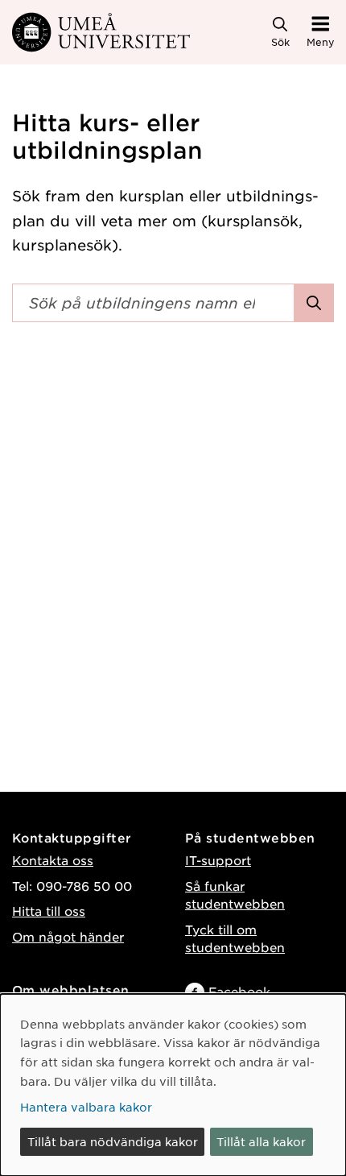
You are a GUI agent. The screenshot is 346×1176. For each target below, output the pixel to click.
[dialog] (173, 1085)
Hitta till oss (48, 910)
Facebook (239, 991)
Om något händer (68, 936)
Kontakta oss (52, 860)
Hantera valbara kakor (86, 1106)
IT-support (218, 860)
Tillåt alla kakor (261, 1141)
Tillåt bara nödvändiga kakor (112, 1141)
